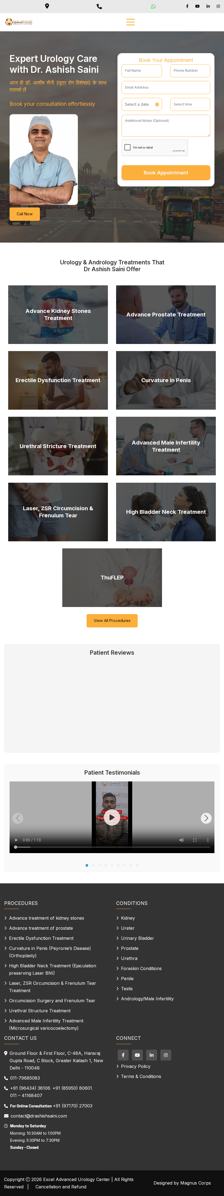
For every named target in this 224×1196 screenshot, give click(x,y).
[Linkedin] (208, 6)
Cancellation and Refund (61, 1186)
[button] (87, 865)
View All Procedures (112, 620)
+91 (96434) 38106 (30, 1088)
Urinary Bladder (137, 938)
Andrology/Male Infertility (147, 998)
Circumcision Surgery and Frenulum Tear (52, 1000)
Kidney (128, 918)
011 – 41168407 (26, 1095)
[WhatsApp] (154, 6)
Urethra (129, 958)
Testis (127, 988)
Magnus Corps (195, 1183)
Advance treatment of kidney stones (46, 918)
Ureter (128, 928)
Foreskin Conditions (141, 968)
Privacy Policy (136, 1066)
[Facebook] (187, 6)
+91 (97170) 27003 (72, 1106)
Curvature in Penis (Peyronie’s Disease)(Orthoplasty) (50, 952)
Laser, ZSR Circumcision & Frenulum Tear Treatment (52, 986)
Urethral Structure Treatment (39, 1010)
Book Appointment (166, 173)
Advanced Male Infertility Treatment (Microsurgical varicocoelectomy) (46, 1024)
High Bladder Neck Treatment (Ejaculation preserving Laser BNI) (52, 969)
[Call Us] (100, 6)
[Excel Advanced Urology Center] (18, 22)
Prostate (129, 948)
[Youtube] (197, 6)
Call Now (25, 214)
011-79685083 (25, 1078)
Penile (127, 978)
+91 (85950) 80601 (72, 1088)
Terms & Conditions (141, 1076)
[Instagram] (218, 6)
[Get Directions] (47, 6)
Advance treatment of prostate (41, 928)
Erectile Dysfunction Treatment (41, 938)
